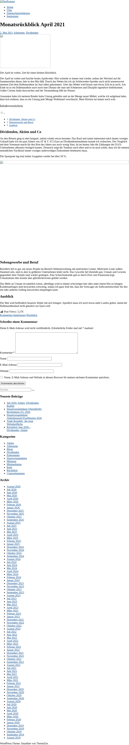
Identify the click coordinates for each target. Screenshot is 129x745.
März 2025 (12, 538)
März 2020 (12, 716)
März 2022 (12, 643)
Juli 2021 (11, 668)
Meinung (11, 461)
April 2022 (12, 640)
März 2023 (12, 610)
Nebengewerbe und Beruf (21, 122)
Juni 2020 (12, 707)
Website (4, 371)
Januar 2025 (13, 544)
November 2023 (15, 586)
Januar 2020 (13, 722)
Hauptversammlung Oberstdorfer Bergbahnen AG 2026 (24, 410)
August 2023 (13, 595)
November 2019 (15, 728)
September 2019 (15, 734)
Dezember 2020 (15, 689)
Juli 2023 (11, 598)
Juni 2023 (12, 601)
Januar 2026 (13, 507)
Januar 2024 (13, 580)
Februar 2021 (14, 683)
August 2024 (13, 559)
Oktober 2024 (14, 553)
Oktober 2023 (14, 589)
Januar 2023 (13, 616)
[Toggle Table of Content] (2, 113)
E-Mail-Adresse (8, 364)
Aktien (10, 443)
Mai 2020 (12, 710)
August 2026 (13, 486)
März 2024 (12, 574)
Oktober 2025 (14, 516)
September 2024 (15, 556)
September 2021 (15, 662)
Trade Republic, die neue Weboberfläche (20, 423)
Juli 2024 (11, 562)
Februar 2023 (14, 613)
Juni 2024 (12, 565)
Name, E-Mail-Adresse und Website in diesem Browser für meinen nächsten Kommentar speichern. (57, 377)
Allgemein (19, 32)
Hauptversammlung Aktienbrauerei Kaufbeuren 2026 (24, 416)
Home (10, 7)
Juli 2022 (11, 631)
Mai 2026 (12, 495)
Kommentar (7, 352)
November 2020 (15, 692)
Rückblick (31, 315)
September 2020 (15, 698)
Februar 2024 (14, 577)
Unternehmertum (16, 473)
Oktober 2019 (14, 731)
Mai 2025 (12, 531)
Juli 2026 (11, 489)
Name (3, 358)
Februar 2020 (14, 719)
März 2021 (12, 680)
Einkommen (13, 455)
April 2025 (12, 534)
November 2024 (15, 550)
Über (9, 10)
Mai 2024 (12, 568)
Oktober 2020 (14, 695)
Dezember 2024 (15, 547)
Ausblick (13, 125)
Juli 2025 (11, 525)
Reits (9, 467)
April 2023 (12, 607)
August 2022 (13, 628)
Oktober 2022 (14, 625)
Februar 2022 (14, 646)
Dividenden (32, 32)
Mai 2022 (12, 637)
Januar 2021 (13, 686)
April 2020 (12, 713)
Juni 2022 (12, 634)
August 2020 (13, 701)
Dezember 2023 (15, 583)
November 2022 (15, 622)
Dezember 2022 (15, 619)
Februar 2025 (14, 541)
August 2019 (13, 737)
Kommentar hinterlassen (13, 315)
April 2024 (12, 571)
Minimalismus (14, 464)
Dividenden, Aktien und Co (22, 119)
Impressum (12, 16)
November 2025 (15, 513)
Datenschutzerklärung (18, 13)
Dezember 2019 (15, 725)
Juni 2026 (12, 492)
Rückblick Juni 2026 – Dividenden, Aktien (19, 429)
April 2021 (12, 677)
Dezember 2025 (15, 510)
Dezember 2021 (15, 653)
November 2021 (15, 656)
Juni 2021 (12, 671)
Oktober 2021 (14, 659)
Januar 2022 (13, 649)
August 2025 (13, 522)
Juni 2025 (12, 528)
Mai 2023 (12, 604)
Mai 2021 (12, 674)
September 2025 (15, 519)
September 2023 (15, 592)
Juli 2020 (11, 704)
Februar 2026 (14, 504)
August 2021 (13, 665)
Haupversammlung (17, 458)
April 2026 (12, 498)
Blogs (10, 449)
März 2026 (12, 501)
